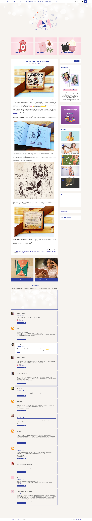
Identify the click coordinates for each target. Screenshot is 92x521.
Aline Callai (20, 401)
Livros (21, 1)
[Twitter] (82, 1)
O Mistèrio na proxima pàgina (25, 491)
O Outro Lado (70, 188)
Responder (19, 339)
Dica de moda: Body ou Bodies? (70, 177)
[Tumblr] (64, 90)
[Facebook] (80, 1)
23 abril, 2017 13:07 (20, 479)
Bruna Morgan (21, 313)
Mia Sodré (19, 416)
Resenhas (54, 251)
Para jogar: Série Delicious (70, 165)
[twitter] (73, 90)
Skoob (31, 106)
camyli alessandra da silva (24, 464)
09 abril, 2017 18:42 (20, 315)
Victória (19, 448)
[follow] (84, 1)
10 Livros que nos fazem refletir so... (46, 279)
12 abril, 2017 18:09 (20, 330)
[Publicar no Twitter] (49, 249)
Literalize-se (19, 483)
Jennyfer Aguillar (22, 373)
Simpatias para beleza (70, 141)
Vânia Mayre (20, 345)
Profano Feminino (15, 519)
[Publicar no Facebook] (51, 249)
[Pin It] (53, 249)
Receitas (40, 1)
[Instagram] (77, 1)
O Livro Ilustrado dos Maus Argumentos (42, 251)
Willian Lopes (21, 389)
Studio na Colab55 (65, 211)
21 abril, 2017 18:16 (20, 417)
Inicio (8, 1)
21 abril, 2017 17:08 (20, 403)
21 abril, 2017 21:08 (20, 450)
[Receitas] (22, 54)
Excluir (24, 339)
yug (18, 328)
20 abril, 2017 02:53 (20, 359)
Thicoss (79, 519)
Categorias (48, 1)
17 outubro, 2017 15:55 (21, 346)
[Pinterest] (75, 1)
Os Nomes (22, 279)
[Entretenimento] (70, 54)
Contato (57, 1)
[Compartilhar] (55, 249)
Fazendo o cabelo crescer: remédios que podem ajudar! (70, 154)
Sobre (14, 1)
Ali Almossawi (19, 251)
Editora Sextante (26, 251)
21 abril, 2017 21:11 (20, 465)
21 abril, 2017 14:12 (20, 390)
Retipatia (19, 431)
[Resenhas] (46, 54)
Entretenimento (30, 1)
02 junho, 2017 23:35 (21, 493)
